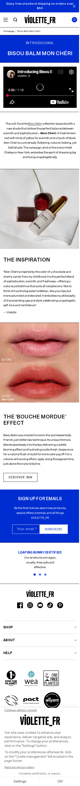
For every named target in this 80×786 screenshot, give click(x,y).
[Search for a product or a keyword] (15, 20)
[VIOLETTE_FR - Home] (40, 20)
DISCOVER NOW (20, 477)
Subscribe (53, 529)
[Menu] (5, 20)
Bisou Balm (35, 124)
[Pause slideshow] (74, 6)
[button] (74, 20)
